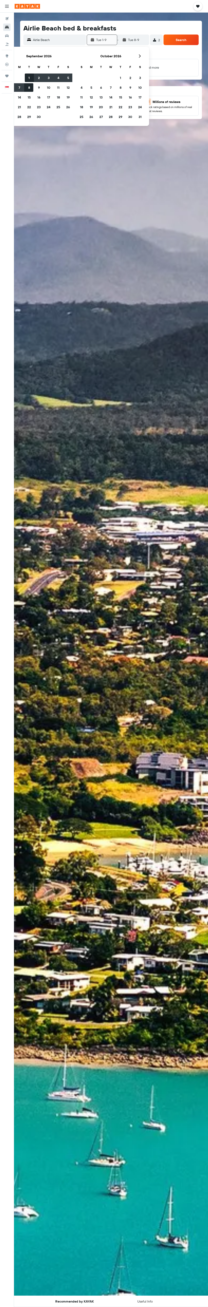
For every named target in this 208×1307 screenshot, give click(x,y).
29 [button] (29, 117)
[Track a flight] (7, 64)
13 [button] (101, 97)
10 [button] (48, 87)
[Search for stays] (7, 27)
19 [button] (68, 97)
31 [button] (140, 117)
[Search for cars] (7, 36)
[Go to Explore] (7, 56)
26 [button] (68, 107)
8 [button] (29, 87)
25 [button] (58, 107)
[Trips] (7, 76)
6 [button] (101, 87)
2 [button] (39, 78)
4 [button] (58, 78)
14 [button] (19, 97)
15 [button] (29, 97)
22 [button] (29, 107)
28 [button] (19, 117)
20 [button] (101, 107)
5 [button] (68, 78)
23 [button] (39, 107)
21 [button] (19, 107)
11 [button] (58, 87)
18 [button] (58, 97)
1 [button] (29, 78)
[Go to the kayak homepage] (27, 6)
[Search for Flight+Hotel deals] (7, 44)
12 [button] (68, 87)
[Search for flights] (7, 19)
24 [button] (48, 107)
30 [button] (39, 117)
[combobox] (58, 40)
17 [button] (48, 97)
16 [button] (38, 97)
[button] (6, 6)
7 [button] (19, 87)
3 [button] (49, 78)
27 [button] (101, 117)
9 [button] (39, 87)
